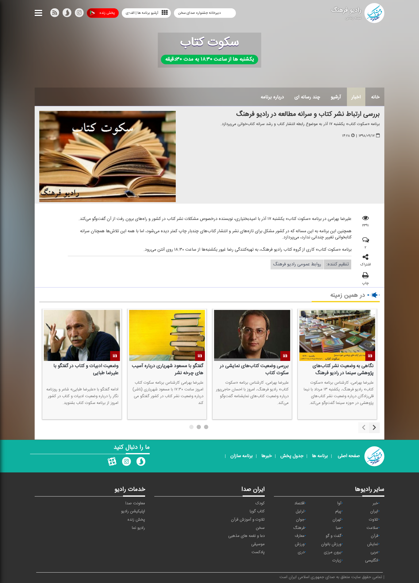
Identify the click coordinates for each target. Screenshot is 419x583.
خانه (375, 97)
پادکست (258, 552)
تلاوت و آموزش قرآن (248, 519)
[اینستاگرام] (79, 14)
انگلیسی (371, 560)
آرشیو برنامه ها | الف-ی (142, 13)
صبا (338, 528)
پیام (338, 511)
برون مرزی (332, 552)
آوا (339, 503)
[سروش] (66, 14)
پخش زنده (107, 13)
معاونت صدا (135, 503)
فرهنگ (299, 528)
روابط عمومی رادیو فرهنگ (297, 264)
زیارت (337, 560)
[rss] (54, 14)
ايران (374, 511)
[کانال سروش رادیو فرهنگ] (140, 462)
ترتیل (300, 511)
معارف (300, 536)
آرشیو (336, 97)
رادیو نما (138, 528)
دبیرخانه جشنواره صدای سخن (200, 13)
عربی (374, 552)
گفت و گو (333, 536)
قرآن (374, 536)
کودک (260, 503)
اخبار (356, 97)
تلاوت (373, 519)
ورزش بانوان (331, 544)
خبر (375, 503)
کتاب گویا (257, 511)
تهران (337, 519)
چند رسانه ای (307, 97)
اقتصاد (299, 503)
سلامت (372, 528)
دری (301, 552)
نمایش (372, 544)
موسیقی (258, 544)
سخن (260, 528)
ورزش (300, 544)
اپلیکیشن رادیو (133, 511)
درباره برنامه (272, 97)
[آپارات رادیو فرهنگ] (112, 462)
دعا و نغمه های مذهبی (246, 536)
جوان (300, 519)
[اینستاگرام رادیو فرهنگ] (126, 462)
